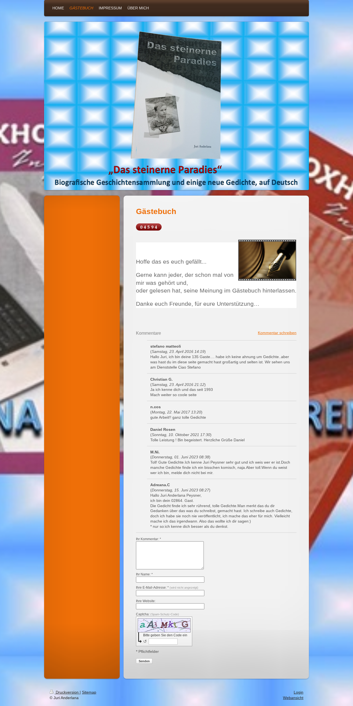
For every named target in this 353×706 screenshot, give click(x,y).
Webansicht (293, 698)
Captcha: (157, 614)
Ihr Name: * (144, 574)
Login (298, 692)
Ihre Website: (146, 601)
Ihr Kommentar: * (148, 539)
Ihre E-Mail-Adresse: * (167, 587)
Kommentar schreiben (277, 333)
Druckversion (67, 692)
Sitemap (89, 692)
